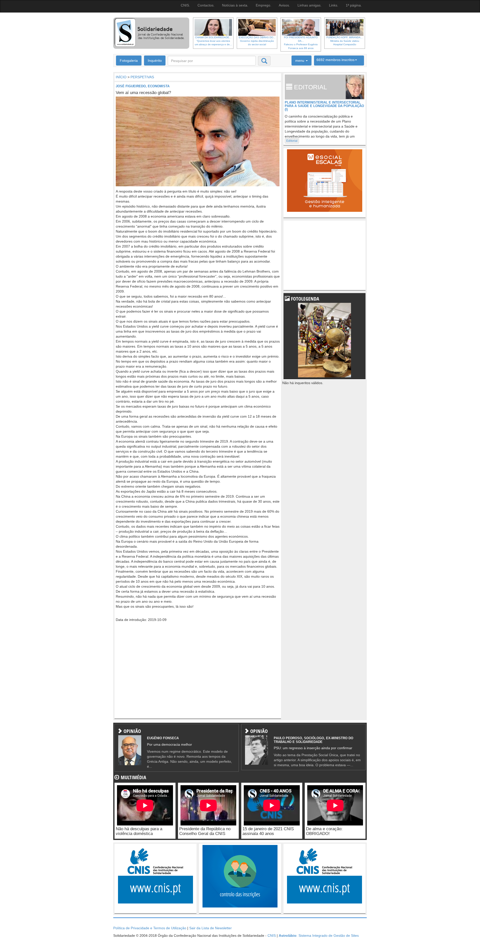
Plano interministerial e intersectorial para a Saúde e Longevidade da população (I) (324, 106)
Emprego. (263, 5)
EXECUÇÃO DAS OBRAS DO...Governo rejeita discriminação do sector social (257, 41)
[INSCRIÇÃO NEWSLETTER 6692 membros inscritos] (339, 61)
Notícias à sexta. (235, 5)
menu (300, 61)
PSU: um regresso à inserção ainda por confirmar (313, 748)
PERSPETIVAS (142, 77)
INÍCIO (121, 77)
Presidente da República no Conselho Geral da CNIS (204, 831)
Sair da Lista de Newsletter (210, 928)
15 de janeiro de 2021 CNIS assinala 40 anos (268, 831)
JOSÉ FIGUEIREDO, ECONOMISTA (143, 86)
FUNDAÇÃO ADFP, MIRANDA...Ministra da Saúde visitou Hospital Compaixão (344, 41)
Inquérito (155, 61)
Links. (333, 5)
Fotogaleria (129, 61)
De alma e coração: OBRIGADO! (324, 831)
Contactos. (206, 5)
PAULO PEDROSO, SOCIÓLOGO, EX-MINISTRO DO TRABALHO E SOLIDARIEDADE (313, 739)
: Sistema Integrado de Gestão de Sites (319, 935)
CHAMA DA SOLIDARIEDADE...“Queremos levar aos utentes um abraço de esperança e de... (213, 41)
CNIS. (185, 5)
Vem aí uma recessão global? (143, 92)
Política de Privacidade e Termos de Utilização (149, 928)
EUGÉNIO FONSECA (163, 738)
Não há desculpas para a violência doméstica (139, 831)
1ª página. (354, 5)
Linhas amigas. (310, 5)
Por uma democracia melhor (169, 744)
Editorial (292, 141)
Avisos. (284, 5)
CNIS (272, 935)
